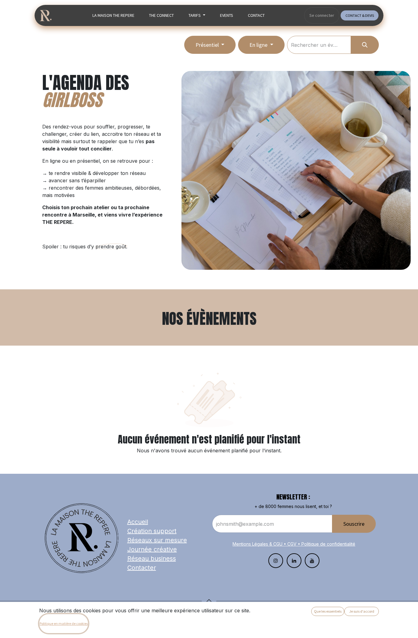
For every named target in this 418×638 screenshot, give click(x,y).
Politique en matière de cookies (63, 623)
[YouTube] (312, 560)
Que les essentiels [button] (327, 611)
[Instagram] (275, 560)
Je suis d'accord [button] (361, 611)
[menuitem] (113, 15)
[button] (209, 600)
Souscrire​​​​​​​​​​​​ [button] (353, 523)
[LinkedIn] (294, 560)
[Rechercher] (365, 45)
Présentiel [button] (208, 44)
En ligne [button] (259, 44)
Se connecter (321, 15)
